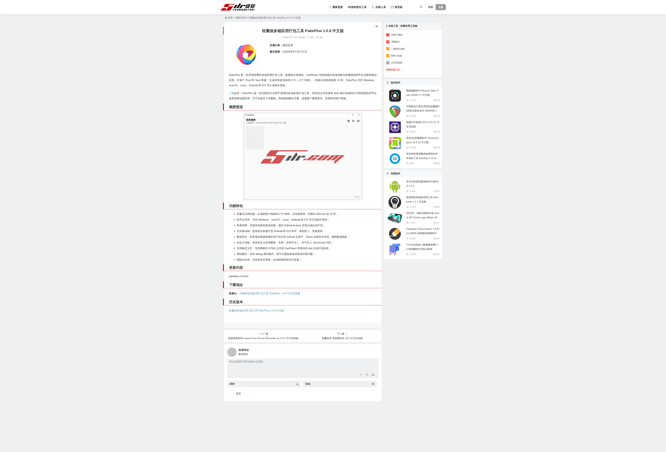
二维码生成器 (396, 49)
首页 (230, 17)
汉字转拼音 (394, 62)
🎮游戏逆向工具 (357, 7)
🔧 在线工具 (379, 7)
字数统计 (393, 41)
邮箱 (307, 384)
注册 (440, 7)
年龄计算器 (394, 34)
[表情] (367, 375)
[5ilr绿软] (238, 7)
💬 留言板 (397, 7)
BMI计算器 (394, 55)
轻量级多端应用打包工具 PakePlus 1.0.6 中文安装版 (269, 293)
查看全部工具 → (394, 69)
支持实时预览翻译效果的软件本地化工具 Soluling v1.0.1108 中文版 (422, 158)
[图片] (373, 375)
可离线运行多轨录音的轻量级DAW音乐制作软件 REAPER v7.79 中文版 (422, 110)
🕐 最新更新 (335, 7)
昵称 (232, 384)
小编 (231, 93)
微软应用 (241, 17)
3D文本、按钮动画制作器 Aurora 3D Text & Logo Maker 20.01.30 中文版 (422, 217)
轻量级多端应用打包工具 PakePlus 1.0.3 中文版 (256, 310)
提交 (238, 393)
